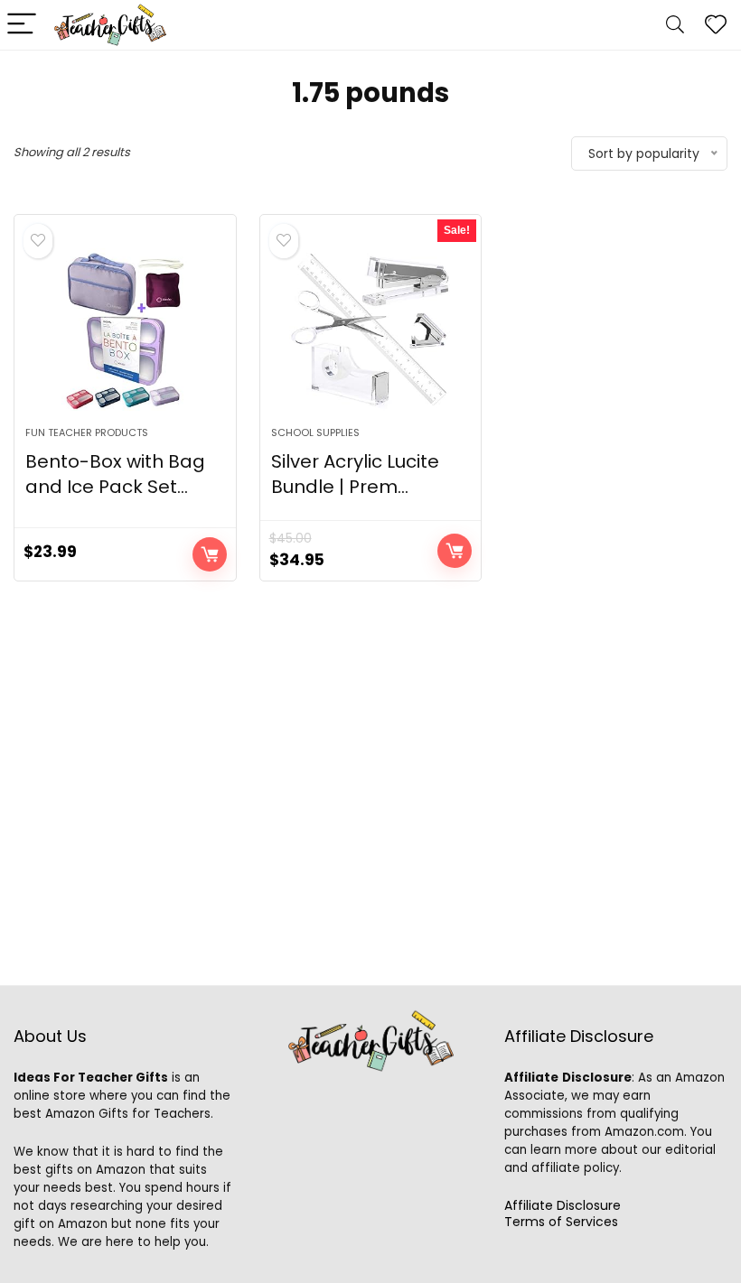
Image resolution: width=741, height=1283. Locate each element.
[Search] (675, 25)
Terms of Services (561, 1222)
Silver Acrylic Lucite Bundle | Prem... (355, 474)
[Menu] (21, 25)
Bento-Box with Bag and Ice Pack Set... (115, 474)
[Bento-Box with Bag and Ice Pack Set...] (125, 329)
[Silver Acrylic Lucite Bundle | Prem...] (371, 329)
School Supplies (315, 432)
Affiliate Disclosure (562, 1205)
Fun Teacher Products (86, 432)
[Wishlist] (716, 25)
